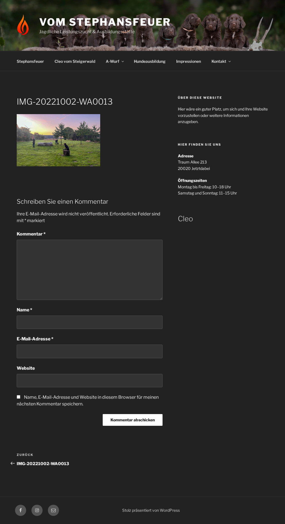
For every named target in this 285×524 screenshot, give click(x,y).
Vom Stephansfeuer (105, 22)
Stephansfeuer (30, 61)
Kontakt (219, 61)
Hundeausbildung (150, 61)
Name (24, 310)
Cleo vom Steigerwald (75, 61)
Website (26, 368)
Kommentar (31, 234)
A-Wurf (112, 61)
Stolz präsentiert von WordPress (151, 510)
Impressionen (188, 61)
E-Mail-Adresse (35, 339)
